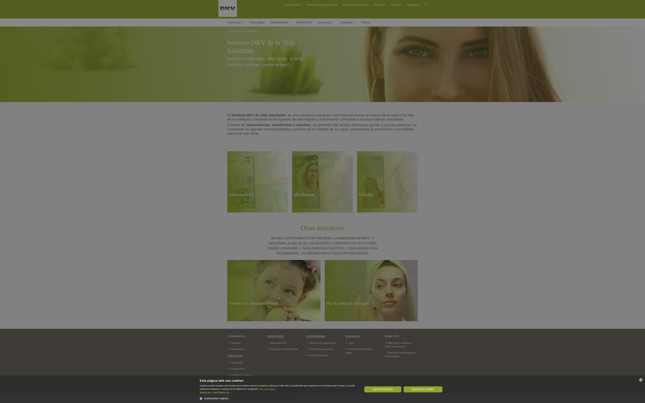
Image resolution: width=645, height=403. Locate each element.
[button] (279, 392)
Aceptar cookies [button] (383, 389)
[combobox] (640, 380)
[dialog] (322, 389)
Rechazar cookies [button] (423, 389)
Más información (267, 389)
